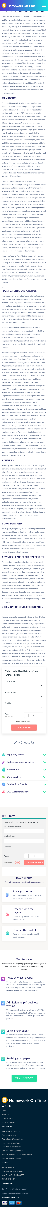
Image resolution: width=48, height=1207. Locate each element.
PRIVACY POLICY (8, 1167)
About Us (5, 1114)
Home (4, 1111)
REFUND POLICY (8, 1179)
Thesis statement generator (12, 1150)
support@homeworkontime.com (15, 1193)
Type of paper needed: (12, 827)
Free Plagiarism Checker (11, 1147)
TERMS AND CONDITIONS (12, 1171)
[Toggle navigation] (44, 5)
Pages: (6, 856)
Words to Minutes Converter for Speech (17, 1154)
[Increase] (41, 715)
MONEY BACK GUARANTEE (13, 1175)
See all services (24, 1078)
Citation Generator (9, 1135)
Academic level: (10, 836)
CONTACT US (7, 1118)
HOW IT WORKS (8, 1122)
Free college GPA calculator (12, 1139)
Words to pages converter (12, 1158)
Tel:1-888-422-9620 (15, 1189)
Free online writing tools (11, 1131)
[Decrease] (26, 715)
